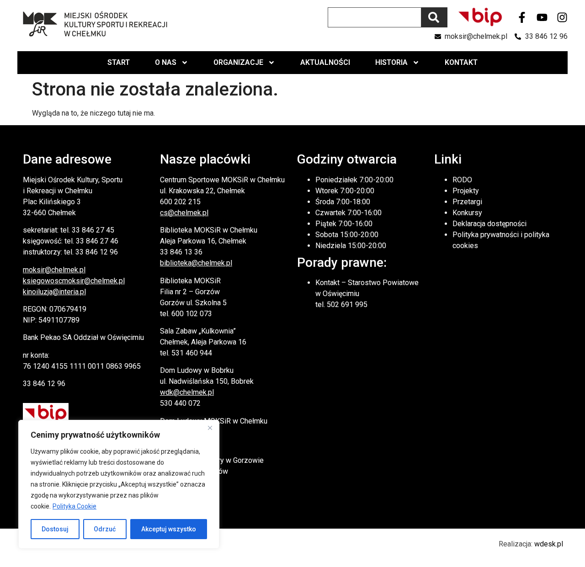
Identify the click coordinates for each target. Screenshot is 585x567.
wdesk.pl (548, 544)
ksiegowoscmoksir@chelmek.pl (74, 280)
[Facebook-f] (521, 17)
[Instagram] (562, 17)
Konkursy (467, 212)
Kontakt (461, 62)
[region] (118, 484)
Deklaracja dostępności (489, 223)
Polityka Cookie (74, 506)
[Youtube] (542, 17)
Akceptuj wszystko (168, 529)
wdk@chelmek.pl (187, 392)
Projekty (465, 190)
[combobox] (374, 17)
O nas (165, 62)
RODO (462, 179)
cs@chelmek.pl (184, 212)
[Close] (209, 427)
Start (118, 62)
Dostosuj (55, 529)
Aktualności (325, 62)
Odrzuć (105, 529)
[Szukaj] (434, 17)
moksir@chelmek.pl (54, 269)
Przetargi (467, 201)
